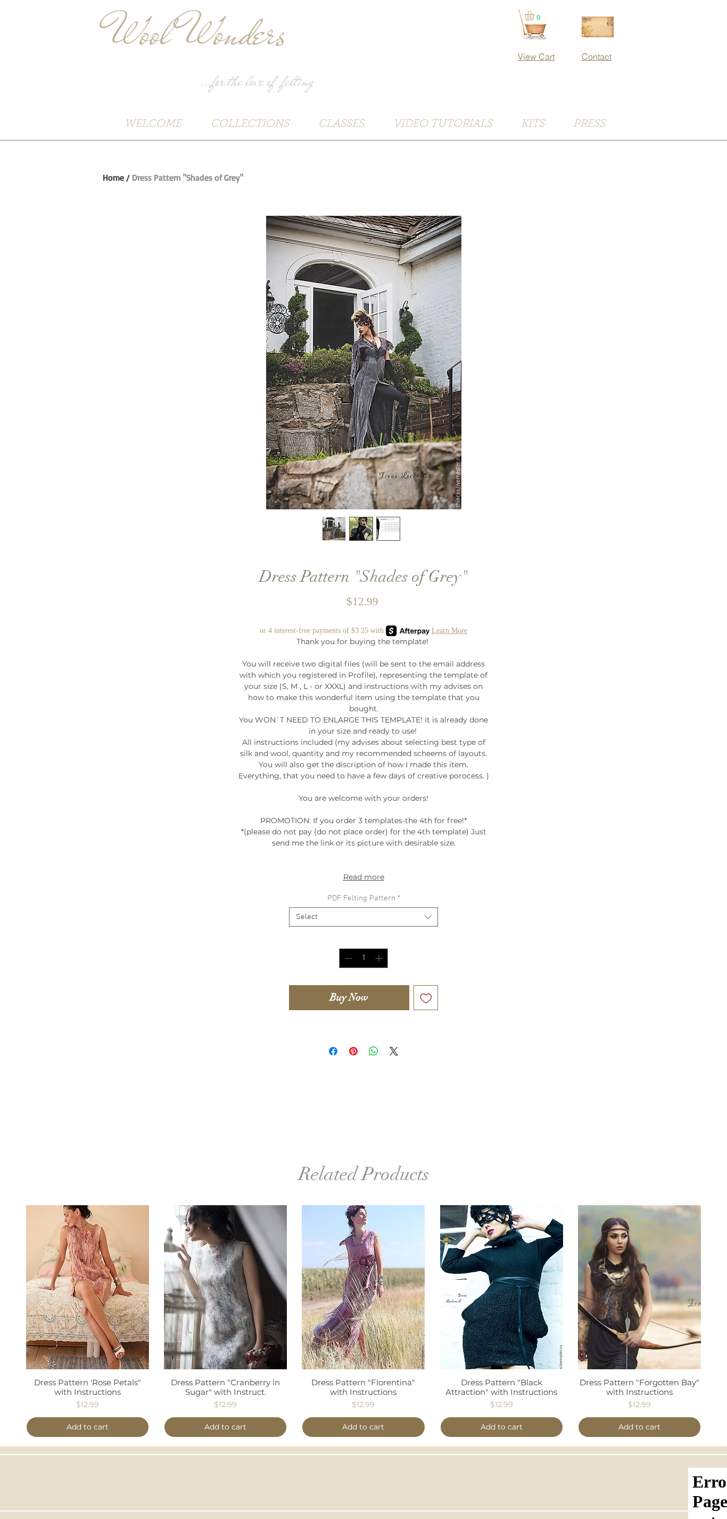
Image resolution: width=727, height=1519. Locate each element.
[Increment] (379, 958)
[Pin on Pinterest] (353, 1051)
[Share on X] (393, 1051)
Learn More (449, 631)
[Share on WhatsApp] (373, 1051)
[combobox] (363, 917)
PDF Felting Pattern (363, 898)
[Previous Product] (10, 1286)
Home (113, 177)
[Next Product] (716, 1286)
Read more (363, 877)
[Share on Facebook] (333, 1051)
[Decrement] (347, 958)
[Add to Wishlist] (426, 997)
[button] (535, 15)
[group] (363, 1321)
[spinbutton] (363, 958)
